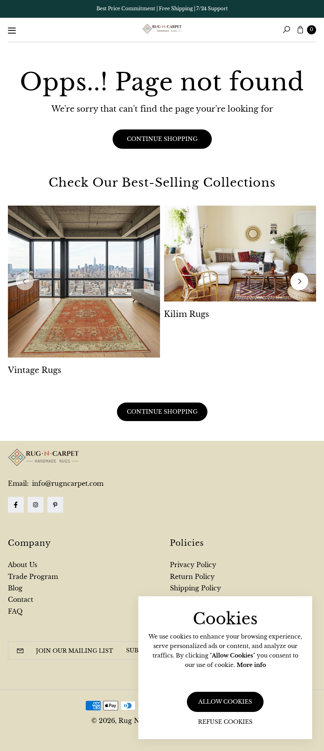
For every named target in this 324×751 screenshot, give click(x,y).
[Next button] (299, 281)
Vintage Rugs (34, 370)
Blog (15, 588)
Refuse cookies (225, 721)
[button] (286, 29)
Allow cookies (225, 701)
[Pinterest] (55, 505)
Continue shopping (162, 138)
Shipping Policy (195, 588)
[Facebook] (16, 505)
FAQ (15, 611)
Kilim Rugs (186, 314)
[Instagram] (35, 505)
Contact (20, 599)
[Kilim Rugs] (240, 254)
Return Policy (192, 577)
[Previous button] (25, 281)
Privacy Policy (193, 565)
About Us (22, 565)
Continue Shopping (162, 411)
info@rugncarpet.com (67, 483)
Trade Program (33, 577)
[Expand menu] (12, 30)
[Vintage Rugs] (84, 282)
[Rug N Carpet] (162, 29)
